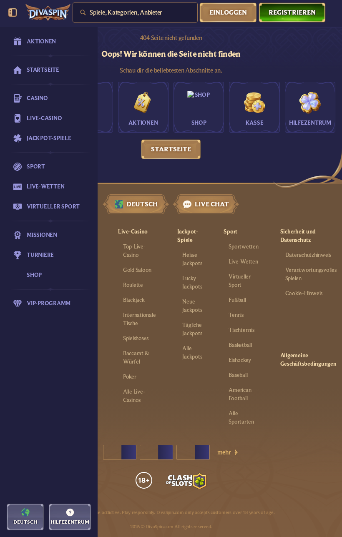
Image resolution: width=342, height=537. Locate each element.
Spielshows (135, 338)
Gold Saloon (137, 270)
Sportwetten (243, 246)
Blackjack (134, 300)
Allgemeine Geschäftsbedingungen (308, 359)
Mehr (224, 452)
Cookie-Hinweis (304, 293)
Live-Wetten (243, 261)
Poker (129, 377)
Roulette (133, 285)
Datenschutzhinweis (308, 255)
